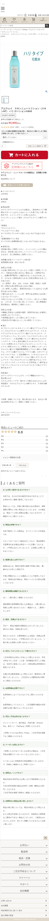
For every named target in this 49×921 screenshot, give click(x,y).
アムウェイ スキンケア (36, 29)
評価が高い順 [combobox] (6, 465)
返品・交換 (24, 858)
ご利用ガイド (43, 20)
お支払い (24, 845)
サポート (24, 884)
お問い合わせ (6, 901)
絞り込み (23, 465)
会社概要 (24, 891)
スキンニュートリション (10, 32)
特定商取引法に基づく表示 (11, 910)
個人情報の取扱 (7, 915)
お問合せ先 (24, 864)
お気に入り (14, 22)
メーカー (10, 29)
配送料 (24, 851)
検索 (47, 25)
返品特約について (8, 179)
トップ (3, 29)
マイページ (24, 22)
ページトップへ (45, 838)
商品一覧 (4, 22)
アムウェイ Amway (20, 29)
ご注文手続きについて (24, 871)
